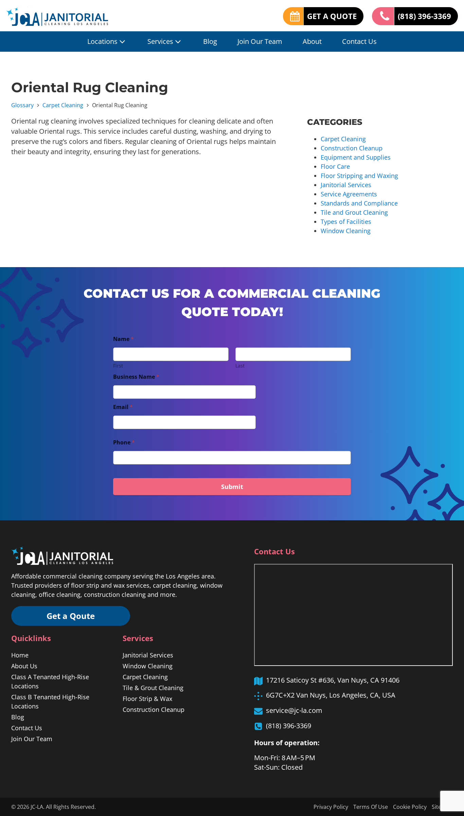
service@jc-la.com (294, 710)
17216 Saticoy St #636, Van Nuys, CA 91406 (332, 680)
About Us (24, 666)
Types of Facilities (346, 221)
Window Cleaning (346, 231)
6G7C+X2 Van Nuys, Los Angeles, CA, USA (330, 695)
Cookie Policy (410, 807)
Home (20, 655)
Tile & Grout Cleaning (153, 688)
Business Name (136, 377)
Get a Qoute (71, 615)
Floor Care (335, 166)
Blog (210, 41)
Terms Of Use (370, 807)
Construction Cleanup (351, 148)
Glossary (22, 105)
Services (160, 41)
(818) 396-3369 (424, 16)
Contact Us (359, 41)
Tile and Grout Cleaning (354, 212)
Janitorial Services (346, 185)
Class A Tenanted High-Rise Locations (50, 681)
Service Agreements (349, 194)
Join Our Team (259, 41)
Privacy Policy (331, 807)
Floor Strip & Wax (147, 699)
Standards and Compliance (359, 203)
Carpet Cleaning (62, 105)
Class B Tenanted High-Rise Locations (50, 701)
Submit (232, 487)
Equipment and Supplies (356, 157)
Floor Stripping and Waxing (359, 176)
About (312, 41)
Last (240, 366)
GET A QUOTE (332, 16)
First (118, 366)
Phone (124, 442)
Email (123, 407)
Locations (102, 41)
